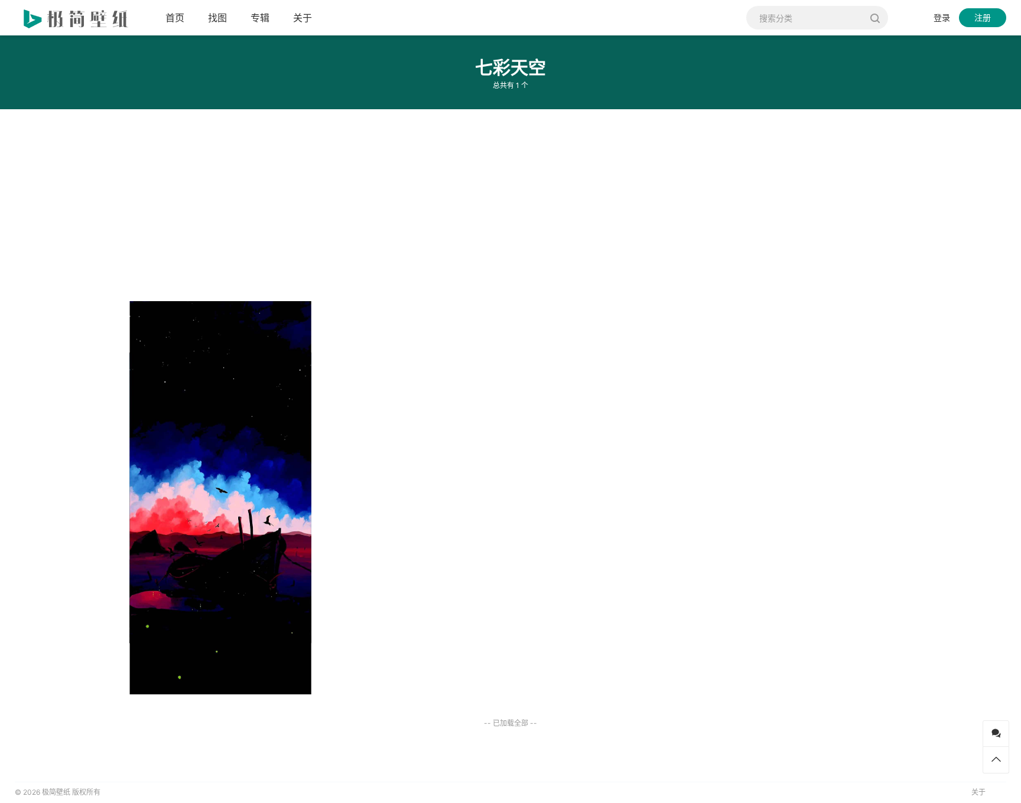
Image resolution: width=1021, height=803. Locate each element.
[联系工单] (996, 733)
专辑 (260, 18)
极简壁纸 (56, 792)
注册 (982, 17)
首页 (174, 18)
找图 (217, 18)
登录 (942, 17)
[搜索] (874, 18)
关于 (302, 18)
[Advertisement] (354, 200)
